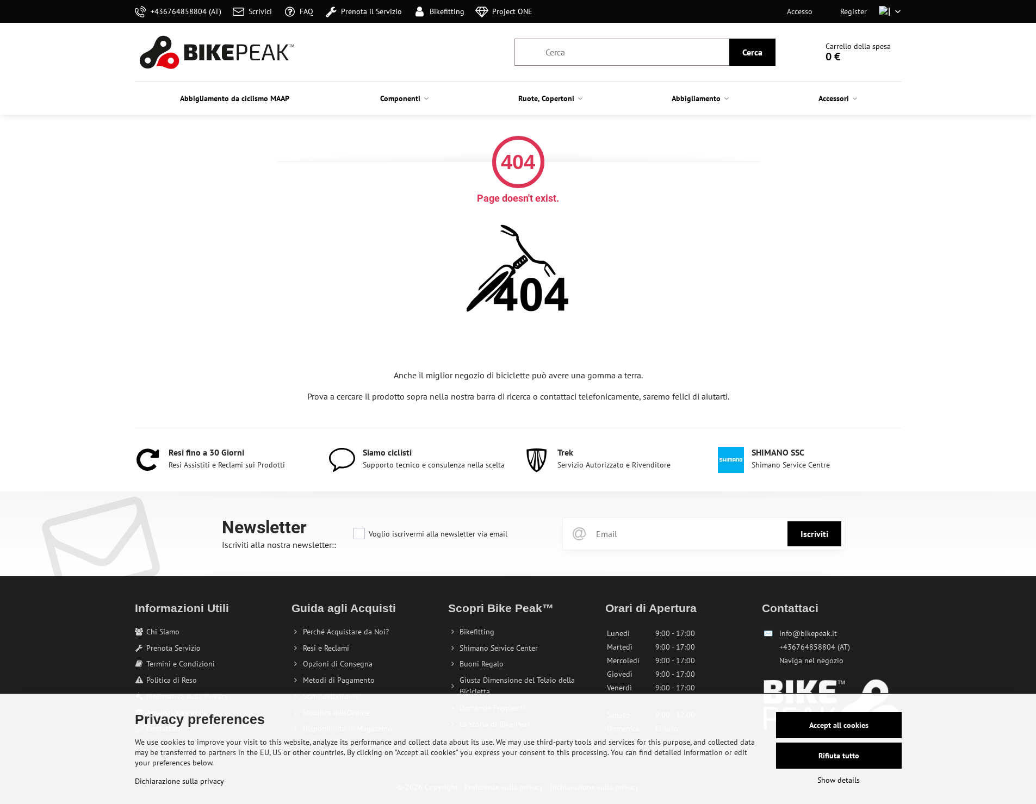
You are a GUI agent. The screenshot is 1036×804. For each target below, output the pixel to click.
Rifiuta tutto (838, 756)
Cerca (752, 52)
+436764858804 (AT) (814, 647)
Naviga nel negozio (811, 660)
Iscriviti (814, 533)
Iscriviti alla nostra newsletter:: (279, 544)
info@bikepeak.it (808, 633)
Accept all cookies (838, 725)
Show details (838, 780)
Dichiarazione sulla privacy (179, 781)
